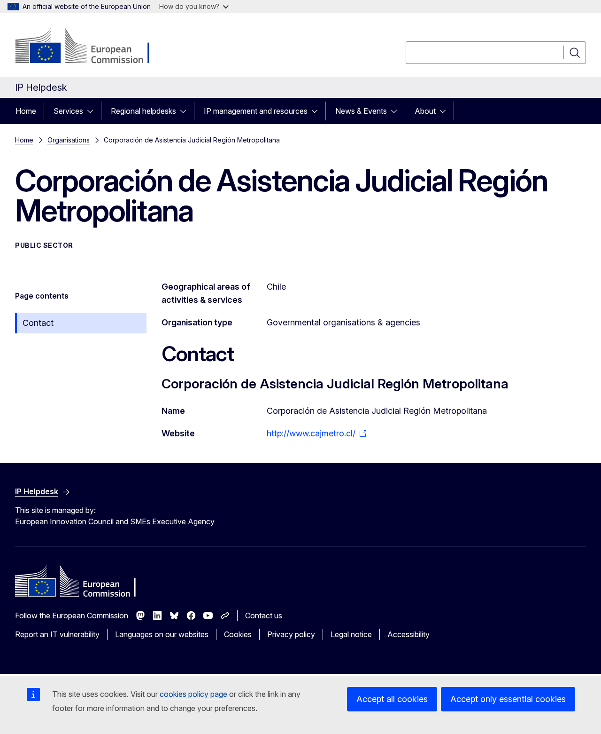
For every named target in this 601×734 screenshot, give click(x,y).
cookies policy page (193, 694)
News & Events (361, 111)
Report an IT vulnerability (57, 634)
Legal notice (351, 634)
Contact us (263, 615)
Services (68, 111)
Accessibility (408, 634)
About (425, 111)
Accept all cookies (392, 699)
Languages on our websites (161, 634)
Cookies (238, 634)
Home (25, 111)
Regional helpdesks (143, 111)
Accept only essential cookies (508, 699)
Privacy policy (291, 634)
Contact (38, 323)
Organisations (68, 140)
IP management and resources (256, 111)
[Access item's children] (93, 111)
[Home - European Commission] (91, 47)
